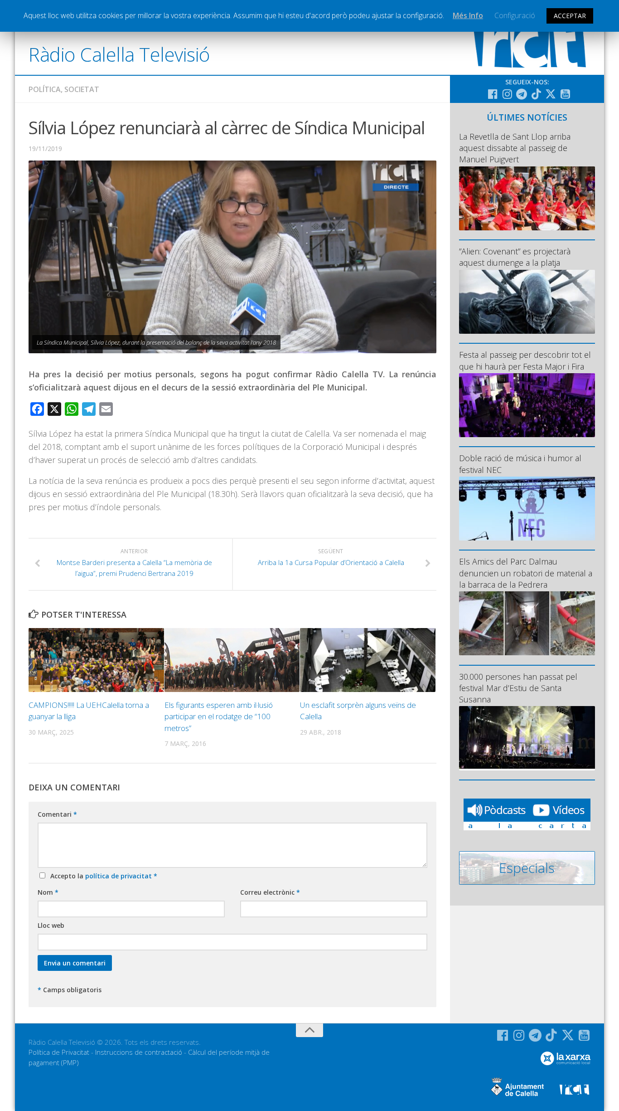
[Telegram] (521, 93)
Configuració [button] (514, 15)
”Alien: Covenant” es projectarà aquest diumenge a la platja (515, 257)
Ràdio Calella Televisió (119, 54)
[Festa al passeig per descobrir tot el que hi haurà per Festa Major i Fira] (527, 405)
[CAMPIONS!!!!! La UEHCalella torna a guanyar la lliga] (96, 660)
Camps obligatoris (70, 989)
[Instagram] (507, 93)
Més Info (468, 15)
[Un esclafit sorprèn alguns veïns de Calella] (367, 660)
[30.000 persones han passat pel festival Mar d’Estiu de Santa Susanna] (527, 738)
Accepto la (102, 876)
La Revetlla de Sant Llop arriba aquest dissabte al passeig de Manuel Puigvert (515, 148)
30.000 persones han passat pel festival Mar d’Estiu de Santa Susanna (518, 688)
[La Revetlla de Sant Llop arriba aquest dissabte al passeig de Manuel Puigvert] (527, 198)
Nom (48, 892)
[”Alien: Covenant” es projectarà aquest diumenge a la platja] (527, 302)
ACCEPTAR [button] (570, 15)
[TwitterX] (550, 93)
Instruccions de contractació (138, 1052)
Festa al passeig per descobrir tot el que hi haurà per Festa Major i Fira (525, 360)
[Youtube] (565, 93)
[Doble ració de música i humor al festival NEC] (527, 509)
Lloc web (51, 925)
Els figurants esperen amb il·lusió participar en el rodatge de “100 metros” (218, 716)
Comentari (57, 814)
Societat (81, 89)
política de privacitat (119, 876)
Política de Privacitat (59, 1052)
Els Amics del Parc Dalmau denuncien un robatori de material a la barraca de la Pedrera (525, 573)
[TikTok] (536, 93)
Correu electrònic (270, 892)
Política (45, 89)
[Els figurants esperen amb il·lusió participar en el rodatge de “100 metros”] (232, 660)
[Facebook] (492, 93)
